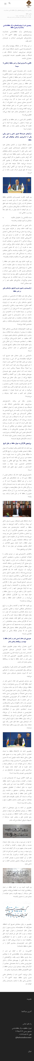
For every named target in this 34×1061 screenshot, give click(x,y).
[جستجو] (9, 4)
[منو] (5, 4)
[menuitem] (9, 4)
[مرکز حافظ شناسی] (19, 4)
